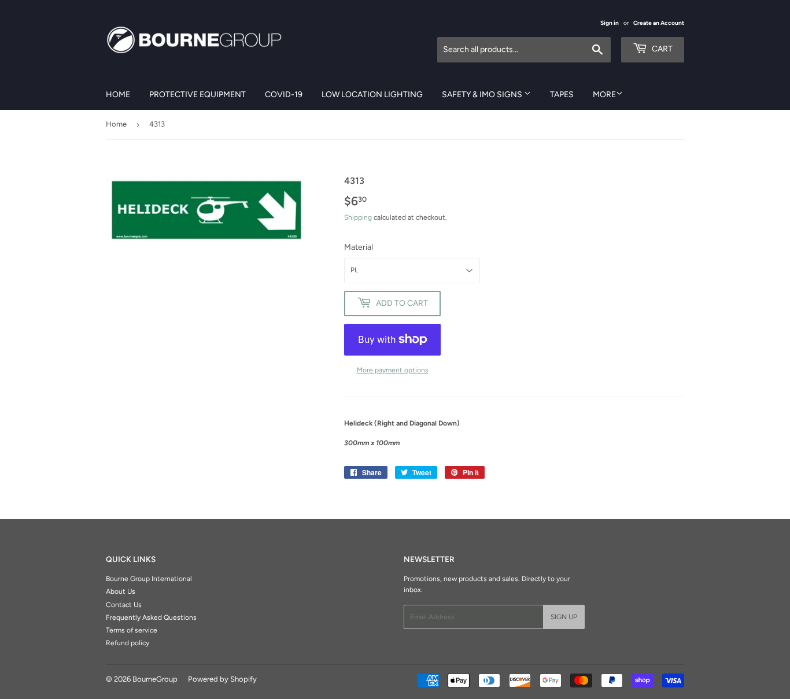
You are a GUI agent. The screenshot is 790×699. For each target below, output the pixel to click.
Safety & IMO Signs (483, 94)
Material (358, 247)
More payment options (393, 370)
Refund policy (127, 643)
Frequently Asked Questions (151, 617)
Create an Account (658, 23)
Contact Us (124, 605)
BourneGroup (155, 679)
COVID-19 (283, 94)
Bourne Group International (149, 579)
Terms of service (131, 630)
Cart (661, 49)
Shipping (358, 217)
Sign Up (564, 617)
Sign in (609, 23)
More (604, 94)
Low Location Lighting (372, 94)
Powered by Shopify (222, 679)
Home (118, 94)
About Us (120, 591)
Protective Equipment (197, 94)
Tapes (562, 94)
